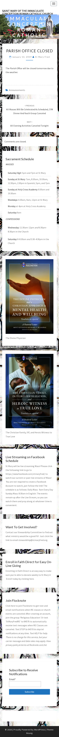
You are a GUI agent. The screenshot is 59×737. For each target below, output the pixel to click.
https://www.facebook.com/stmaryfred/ (25, 473)
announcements (17, 90)
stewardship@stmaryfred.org (32, 540)
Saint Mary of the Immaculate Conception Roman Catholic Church (27, 11)
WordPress (39, 729)
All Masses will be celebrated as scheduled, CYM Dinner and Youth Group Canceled (29, 109)
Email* (12, 679)
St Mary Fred (42, 57)
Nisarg (29, 733)
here (31, 578)
